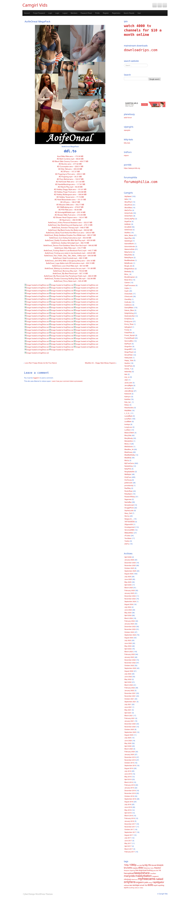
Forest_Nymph (129, 335)
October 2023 (129, 632)
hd (160, 870)
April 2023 (128, 649)
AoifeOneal (128, 230)
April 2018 (128, 813)
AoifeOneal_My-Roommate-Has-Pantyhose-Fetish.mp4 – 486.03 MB (70, 276)
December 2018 (130, 790)
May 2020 (127, 743)
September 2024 (130, 601)
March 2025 (128, 587)
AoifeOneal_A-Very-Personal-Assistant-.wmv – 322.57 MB (70, 222)
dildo (140, 867)
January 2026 (129, 560)
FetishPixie (128, 332)
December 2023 (130, 626)
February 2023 (129, 654)
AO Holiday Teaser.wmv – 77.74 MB (70, 197)
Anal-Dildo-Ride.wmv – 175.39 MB (70, 156)
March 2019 (128, 782)
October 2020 (129, 729)
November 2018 (130, 793)
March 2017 (128, 849)
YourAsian (128, 538)
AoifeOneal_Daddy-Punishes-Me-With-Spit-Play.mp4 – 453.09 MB (70, 240)
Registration (116, 13)
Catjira (126, 288)
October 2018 (129, 796)
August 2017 (128, 835)
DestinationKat (129, 316)
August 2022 (128, 671)
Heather (127, 363)
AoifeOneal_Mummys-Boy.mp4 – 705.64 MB (70, 271)
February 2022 (129, 688)
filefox (152, 868)
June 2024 (128, 610)
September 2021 (130, 701)
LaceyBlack (128, 416)
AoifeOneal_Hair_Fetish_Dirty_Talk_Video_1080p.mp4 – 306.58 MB (70, 255)
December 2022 (130, 660)
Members (74, 13)
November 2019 (130, 760)
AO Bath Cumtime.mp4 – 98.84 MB (70, 158)
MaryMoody (128, 438)
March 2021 (128, 715)
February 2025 (129, 590)
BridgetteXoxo (129, 268)
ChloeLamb (128, 296)
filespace (126, 870)
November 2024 (130, 599)
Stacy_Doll (128, 513)
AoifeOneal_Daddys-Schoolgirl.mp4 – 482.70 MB (70, 243)
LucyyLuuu (128, 427)
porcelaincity (128, 485)
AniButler (127, 224)
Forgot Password (39, 13)
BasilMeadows (129, 260)
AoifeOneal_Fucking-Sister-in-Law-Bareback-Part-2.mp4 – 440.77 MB (70, 250)
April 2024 (128, 615)
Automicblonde (129, 246)
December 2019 (130, 757)
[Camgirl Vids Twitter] (154, 5)
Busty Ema (128, 280)
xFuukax (127, 535)
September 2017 (130, 832)
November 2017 (130, 827)
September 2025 (130, 571)
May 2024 (127, 612)
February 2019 (129, 785)
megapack (155, 876)
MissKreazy (128, 452)
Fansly (126, 330)
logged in (36, 378)
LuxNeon (127, 430)
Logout (65, 13)
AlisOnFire (128, 210)
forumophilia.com (140, 182)
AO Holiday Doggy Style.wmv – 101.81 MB (70, 189)
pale (146, 882)
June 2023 (128, 643)
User (139, 13)
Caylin (126, 291)
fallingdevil (128, 327)
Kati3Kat (127, 399)
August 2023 (128, 637)
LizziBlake (127, 421)
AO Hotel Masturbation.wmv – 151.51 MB (70, 199)
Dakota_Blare (129, 310)
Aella (126, 199)
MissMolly (127, 457)
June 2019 (128, 774)
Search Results (129, 13)
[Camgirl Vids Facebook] (159, 5)
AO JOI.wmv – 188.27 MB (70, 202)
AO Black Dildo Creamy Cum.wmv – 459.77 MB (70, 161)
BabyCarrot (128, 252)
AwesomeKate (129, 249)
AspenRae (128, 238)
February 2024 (129, 621)
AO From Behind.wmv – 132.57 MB (70, 179)
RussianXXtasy (129, 496)
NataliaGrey (128, 466)
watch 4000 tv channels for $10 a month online (143, 30)
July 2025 (127, 576)
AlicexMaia (128, 207)
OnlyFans (127, 477)
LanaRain (127, 419)
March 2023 (128, 651)
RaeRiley (127, 488)
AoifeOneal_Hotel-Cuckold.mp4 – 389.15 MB (70, 258)
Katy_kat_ (127, 402)
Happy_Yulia (128, 360)
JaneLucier (128, 382)
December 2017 (130, 824)
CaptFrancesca (129, 285)
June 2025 (128, 579)
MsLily (126, 460)
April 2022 (128, 682)
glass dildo (155, 870)
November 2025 (130, 565)
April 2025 (128, 585)
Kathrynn (127, 396)
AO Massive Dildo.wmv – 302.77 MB (70, 204)
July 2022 (127, 674)
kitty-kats (127, 143)
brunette (128, 867)
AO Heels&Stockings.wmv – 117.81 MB (70, 184)
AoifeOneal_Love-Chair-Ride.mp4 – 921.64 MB (70, 265)
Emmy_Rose (128, 324)
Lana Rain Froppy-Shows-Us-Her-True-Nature (41, 363)
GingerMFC (128, 349)
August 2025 (128, 574)
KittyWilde (127, 410)
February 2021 (129, 718)
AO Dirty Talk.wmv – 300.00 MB (70, 169)
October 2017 (129, 829)
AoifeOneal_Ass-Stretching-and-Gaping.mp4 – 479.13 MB (70, 225)
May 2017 (127, 843)
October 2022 (129, 665)
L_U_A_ (127, 413)
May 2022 (127, 679)
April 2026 (128, 557)
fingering (132, 870)
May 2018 (127, 810)
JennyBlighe (128, 385)
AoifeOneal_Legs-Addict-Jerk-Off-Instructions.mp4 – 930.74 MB (70, 263)
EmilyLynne (128, 321)
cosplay (135, 868)
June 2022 (128, 676)
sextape (136, 885)
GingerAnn (128, 346)
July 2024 (127, 607)
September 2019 (130, 765)
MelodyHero (128, 441)
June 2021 (128, 707)
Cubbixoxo (128, 305)
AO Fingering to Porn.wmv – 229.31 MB (70, 174)
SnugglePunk (129, 508)
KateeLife (127, 394)
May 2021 (127, 710)
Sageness (127, 499)
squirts (126, 887)
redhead (126, 885)
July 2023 (127, 640)
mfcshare (127, 879)
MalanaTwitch (129, 432)
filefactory (147, 868)
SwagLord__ (128, 519)
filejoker (157, 867)
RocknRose (128, 491)
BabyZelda (128, 255)
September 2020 (130, 732)
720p (126, 864)
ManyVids (127, 435)
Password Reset (86, 13)
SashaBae (128, 502)
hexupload (129, 873)
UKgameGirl (128, 524)
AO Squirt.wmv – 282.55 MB (70, 220)
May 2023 (127, 646)
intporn (126, 155)
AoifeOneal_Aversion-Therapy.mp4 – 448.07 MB (70, 227)
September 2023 (130, 635)
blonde (154, 865)
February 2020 (129, 751)
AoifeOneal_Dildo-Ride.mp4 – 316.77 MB (70, 248)
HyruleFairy (128, 366)
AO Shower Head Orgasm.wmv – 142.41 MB (70, 217)
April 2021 (128, 713)
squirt (156, 885)
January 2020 (129, 754)
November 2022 (130, 663)
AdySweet (127, 196)
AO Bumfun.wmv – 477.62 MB (70, 164)
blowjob (160, 864)
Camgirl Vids (34, 5)
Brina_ (126, 274)
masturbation (143, 876)
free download (141, 870)
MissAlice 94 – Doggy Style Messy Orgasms (100, 363)
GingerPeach (129, 352)
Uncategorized (129, 527)
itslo (125, 374)
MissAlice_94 (129, 449)
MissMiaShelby (129, 455)
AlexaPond (128, 205)
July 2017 (127, 838)
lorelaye (127, 424)
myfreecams (146, 878)
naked (159, 879)
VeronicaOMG (129, 530)
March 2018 (128, 815)
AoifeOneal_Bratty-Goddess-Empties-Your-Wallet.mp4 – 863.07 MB (70, 235)
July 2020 (127, 738)
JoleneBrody (128, 391)
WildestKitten (128, 533)
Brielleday (127, 271)
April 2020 (128, 746)
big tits (148, 864)
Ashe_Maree (128, 235)
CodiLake (127, 302)
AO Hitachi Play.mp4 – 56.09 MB (70, 187)
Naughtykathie (129, 471)
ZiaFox (126, 544)
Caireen (127, 282)
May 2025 (127, 582)
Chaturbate (128, 293)
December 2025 (130, 562)
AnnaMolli (127, 227)
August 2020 (128, 735)
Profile (97, 13)
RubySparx (128, 494)
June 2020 (128, 740)
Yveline (127, 541)
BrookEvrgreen (129, 277)
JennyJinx (127, 388)
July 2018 (127, 804)
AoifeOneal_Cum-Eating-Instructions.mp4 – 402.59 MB (70, 237)
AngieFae (127, 221)
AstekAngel (128, 241)
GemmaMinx (128, 341)
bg (143, 865)
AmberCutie (128, 213)
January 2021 (129, 721)
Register (106, 13)
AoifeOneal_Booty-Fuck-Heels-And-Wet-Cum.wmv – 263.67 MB (70, 232)
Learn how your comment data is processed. (67, 381)
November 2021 (130, 696)
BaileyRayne (128, 257)
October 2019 (129, 763)
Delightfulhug (129, 313)
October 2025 (129, 568)
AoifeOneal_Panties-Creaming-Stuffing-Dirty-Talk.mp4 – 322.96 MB (70, 278)
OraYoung (128, 480)
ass (140, 865)
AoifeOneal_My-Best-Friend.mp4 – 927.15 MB (70, 273)
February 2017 (129, 852)
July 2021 (127, 704)
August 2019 (128, 768)
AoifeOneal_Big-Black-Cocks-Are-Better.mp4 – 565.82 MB (70, 230)
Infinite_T (127, 369)
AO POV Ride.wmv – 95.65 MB (70, 209)
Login (50, 13)
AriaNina (127, 232)
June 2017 (128, 840)
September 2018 (130, 799)
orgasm (140, 882)
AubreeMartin (129, 243)
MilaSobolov (128, 446)
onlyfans (130, 881)
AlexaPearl (128, 202)
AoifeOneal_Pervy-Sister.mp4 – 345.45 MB (70, 281)
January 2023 (129, 657)
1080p (132, 865)
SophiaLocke (128, 510)
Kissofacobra (128, 407)
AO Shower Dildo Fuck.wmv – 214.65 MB (70, 215)
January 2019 (129, 788)
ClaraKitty (127, 299)
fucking (150, 870)
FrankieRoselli (129, 338)
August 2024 (128, 604)
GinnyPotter (128, 355)
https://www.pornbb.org (132, 168)
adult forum (128, 117)
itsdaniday (128, 371)
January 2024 (129, 624)
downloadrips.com (140, 50)
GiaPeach (127, 344)
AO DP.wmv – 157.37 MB (70, 171)
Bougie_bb (128, 266)
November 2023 (130, 629)
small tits (143, 885)
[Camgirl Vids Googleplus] (165, 5)
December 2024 (130, 596)
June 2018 (128, 807)
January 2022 (129, 690)
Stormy (126, 516)
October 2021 (129, 699)
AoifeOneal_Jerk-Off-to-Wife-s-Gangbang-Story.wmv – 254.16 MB (70, 260)
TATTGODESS (129, 521)
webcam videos (139, 888)
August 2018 (128, 801)
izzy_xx (127, 377)
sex (130, 885)
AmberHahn (128, 216)
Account (27, 13)
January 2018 (129, 821)
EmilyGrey (128, 319)
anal (138, 865)
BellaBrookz (128, 263)
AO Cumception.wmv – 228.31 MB (70, 166)
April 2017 (128, 846)
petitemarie (128, 483)
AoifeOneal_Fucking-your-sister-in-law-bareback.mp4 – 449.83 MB (70, 253)
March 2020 (128, 749)
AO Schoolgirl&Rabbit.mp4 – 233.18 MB (70, 212)
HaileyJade (128, 357)
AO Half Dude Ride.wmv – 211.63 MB (70, 181)
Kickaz (126, 405)
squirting (161, 885)
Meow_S (127, 444)
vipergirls (127, 130)
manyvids (129, 876)
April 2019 (128, 779)
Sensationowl (129, 505)
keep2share (142, 873)
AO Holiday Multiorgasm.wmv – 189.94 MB (70, 194)
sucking (131, 887)
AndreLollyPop (129, 218)
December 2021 (130, 693)
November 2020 (130, 726)
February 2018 (129, 818)
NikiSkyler (127, 474)
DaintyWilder (128, 307)
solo (150, 884)
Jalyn (126, 380)
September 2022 (130, 668)
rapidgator (158, 882)
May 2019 (127, 776)
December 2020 (130, 724)
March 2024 (128, 618)
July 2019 (127, 771)
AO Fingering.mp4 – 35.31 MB (70, 176)
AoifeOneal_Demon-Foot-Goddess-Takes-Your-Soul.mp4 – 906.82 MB (70, 245)
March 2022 (128, 685)
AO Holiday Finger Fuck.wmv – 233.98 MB (70, 192)
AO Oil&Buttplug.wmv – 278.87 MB (70, 207)
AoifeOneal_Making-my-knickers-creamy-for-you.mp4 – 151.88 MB (70, 268)
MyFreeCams (129, 463)
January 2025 (129, 593)
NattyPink (127, 469)
